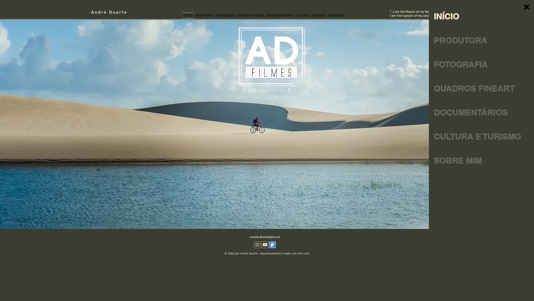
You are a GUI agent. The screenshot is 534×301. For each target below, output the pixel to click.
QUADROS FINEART (465, 88)
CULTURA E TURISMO (465, 136)
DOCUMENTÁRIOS (465, 112)
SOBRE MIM (458, 160)
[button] (527, 7)
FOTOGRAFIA (461, 64)
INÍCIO (446, 16)
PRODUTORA (460, 40)
